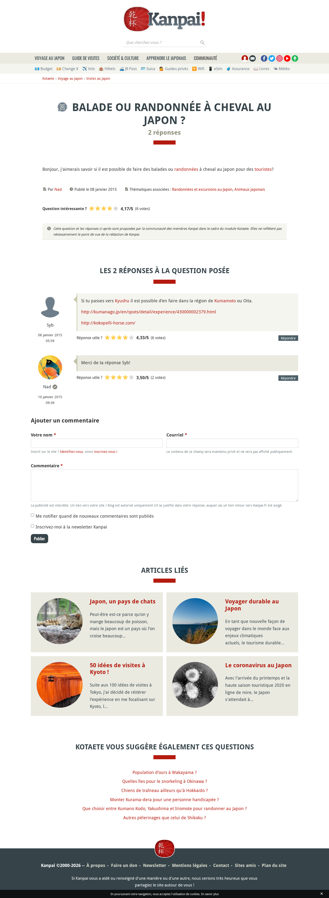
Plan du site (274, 865)
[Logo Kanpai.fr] (164, 19)
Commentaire (47, 465)
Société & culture (123, 58)
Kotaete (48, 78)
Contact (221, 865)
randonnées (186, 169)
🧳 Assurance (238, 68)
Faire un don (124, 865)
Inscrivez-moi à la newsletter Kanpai (71, 527)
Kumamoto (225, 301)
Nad (58, 189)
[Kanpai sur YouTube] (287, 58)
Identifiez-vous (71, 451)
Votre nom (43, 434)
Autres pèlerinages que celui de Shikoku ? (164, 817)
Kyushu (122, 301)
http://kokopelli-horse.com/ (108, 323)
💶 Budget (44, 68)
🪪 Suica (148, 68)
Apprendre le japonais (166, 58)
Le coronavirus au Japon (258, 665)
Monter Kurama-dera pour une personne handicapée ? (164, 799)
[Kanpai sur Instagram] (279, 58)
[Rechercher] (202, 42)
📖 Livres (261, 68)
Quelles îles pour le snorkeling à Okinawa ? (164, 781)
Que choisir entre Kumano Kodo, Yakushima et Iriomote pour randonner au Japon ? (164, 808)
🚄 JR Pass (128, 68)
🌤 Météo (281, 68)
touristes (263, 169)
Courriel (176, 434)
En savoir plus (210, 894)
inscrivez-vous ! (105, 451)
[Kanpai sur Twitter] (272, 58)
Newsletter (154, 865)
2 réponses (164, 132)
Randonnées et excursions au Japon (202, 189)
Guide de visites (85, 58)
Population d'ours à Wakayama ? (164, 772)
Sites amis (245, 865)
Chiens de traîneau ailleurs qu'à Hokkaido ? (164, 790)
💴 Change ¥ (67, 68)
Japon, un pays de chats (123, 601)
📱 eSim (215, 68)
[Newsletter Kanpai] (252, 58)
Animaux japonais (249, 189)
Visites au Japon (98, 78)
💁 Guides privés (173, 68)
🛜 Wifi (198, 68)
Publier (39, 538)
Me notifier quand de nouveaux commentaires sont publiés (95, 516)
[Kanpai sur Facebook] (264, 58)
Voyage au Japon (50, 58)
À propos (95, 865)
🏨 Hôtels (107, 68)
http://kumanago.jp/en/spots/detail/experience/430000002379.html (148, 312)
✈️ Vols (88, 68)
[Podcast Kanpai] (295, 58)
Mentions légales (189, 865)
